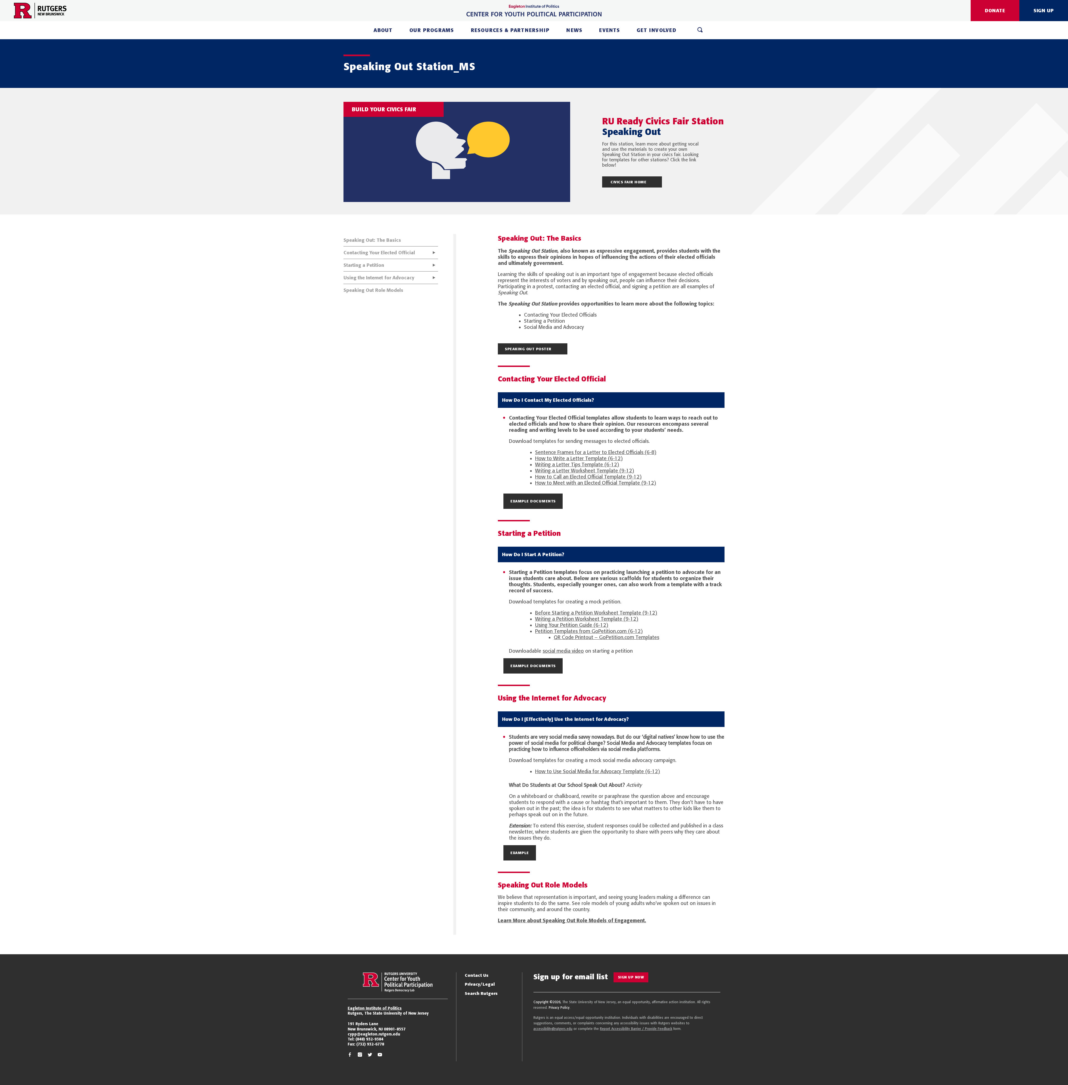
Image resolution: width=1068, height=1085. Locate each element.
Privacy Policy (559, 1007)
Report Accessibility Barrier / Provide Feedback (636, 1029)
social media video (563, 651)
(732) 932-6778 (370, 1044)
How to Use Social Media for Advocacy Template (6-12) (597, 771)
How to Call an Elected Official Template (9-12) (588, 477)
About (383, 30)
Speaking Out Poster (528, 349)
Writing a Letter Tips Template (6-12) (577, 465)
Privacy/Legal (480, 984)
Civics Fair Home (628, 182)
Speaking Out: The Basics (372, 240)
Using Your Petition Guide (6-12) (571, 625)
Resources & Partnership (510, 30)
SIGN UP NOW (631, 977)
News (574, 30)
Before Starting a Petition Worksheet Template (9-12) (596, 613)
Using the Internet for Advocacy (378, 277)
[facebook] (350, 1055)
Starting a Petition (363, 265)
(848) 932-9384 (369, 1039)
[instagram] (360, 1055)
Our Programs (431, 30)
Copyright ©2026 (546, 1002)
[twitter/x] (370, 1055)
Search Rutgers (481, 993)
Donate (995, 10)
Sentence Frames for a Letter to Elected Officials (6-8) (595, 452)
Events (609, 30)
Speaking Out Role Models (373, 290)
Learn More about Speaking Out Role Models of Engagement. (572, 921)
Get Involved (656, 30)
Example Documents (533, 501)
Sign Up (1044, 10)
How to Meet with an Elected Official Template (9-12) (595, 483)
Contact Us (476, 975)
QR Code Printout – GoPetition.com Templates (606, 637)
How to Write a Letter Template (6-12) (579, 458)
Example (519, 852)
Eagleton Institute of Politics (375, 1008)
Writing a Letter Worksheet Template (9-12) (584, 471)
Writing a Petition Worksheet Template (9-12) (586, 619)
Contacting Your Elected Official (379, 252)
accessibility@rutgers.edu (552, 1029)
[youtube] (380, 1055)
